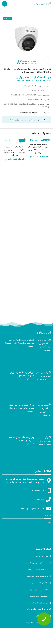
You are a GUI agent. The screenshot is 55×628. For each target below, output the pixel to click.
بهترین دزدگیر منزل (41, 556)
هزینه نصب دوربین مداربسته (37, 576)
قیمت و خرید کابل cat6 (39, 603)
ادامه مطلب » (30, 346)
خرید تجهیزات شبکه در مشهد (37, 569)
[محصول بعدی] (3, 11)
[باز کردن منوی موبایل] (5, 3)
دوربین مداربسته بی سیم (39, 596)
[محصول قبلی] (9, 11)
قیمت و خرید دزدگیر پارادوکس (36, 563)
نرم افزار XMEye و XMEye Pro (36, 623)
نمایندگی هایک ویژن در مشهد (37, 589)
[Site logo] (42, 4)
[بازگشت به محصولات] (6, 11)
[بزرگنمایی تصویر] (46, 60)
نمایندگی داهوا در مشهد (39, 583)
